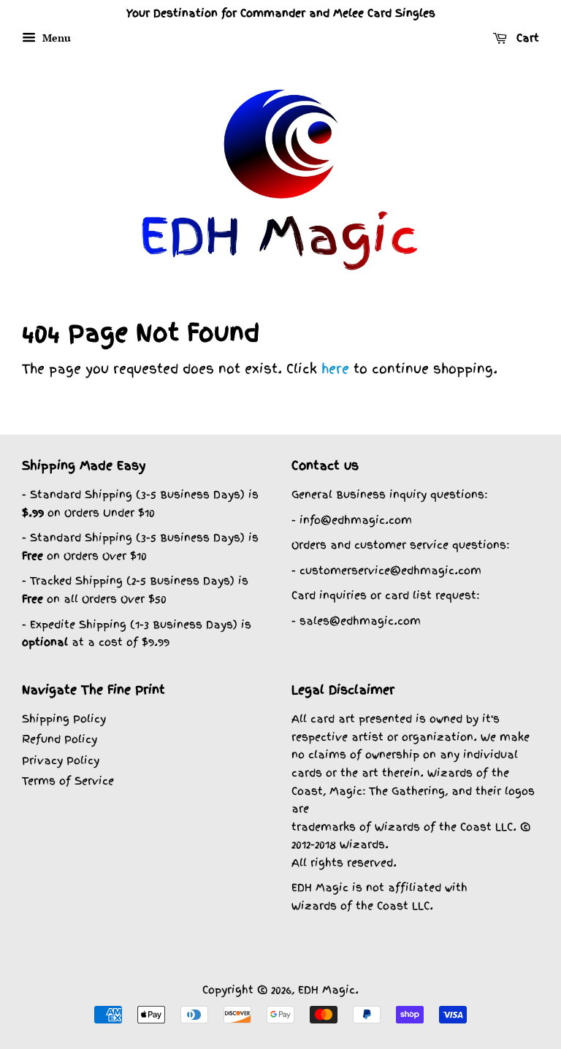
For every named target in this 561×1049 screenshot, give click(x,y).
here (335, 368)
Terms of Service (68, 780)
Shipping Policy (64, 718)
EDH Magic (326, 989)
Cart (526, 38)
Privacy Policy (60, 760)
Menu (55, 38)
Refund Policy (59, 739)
